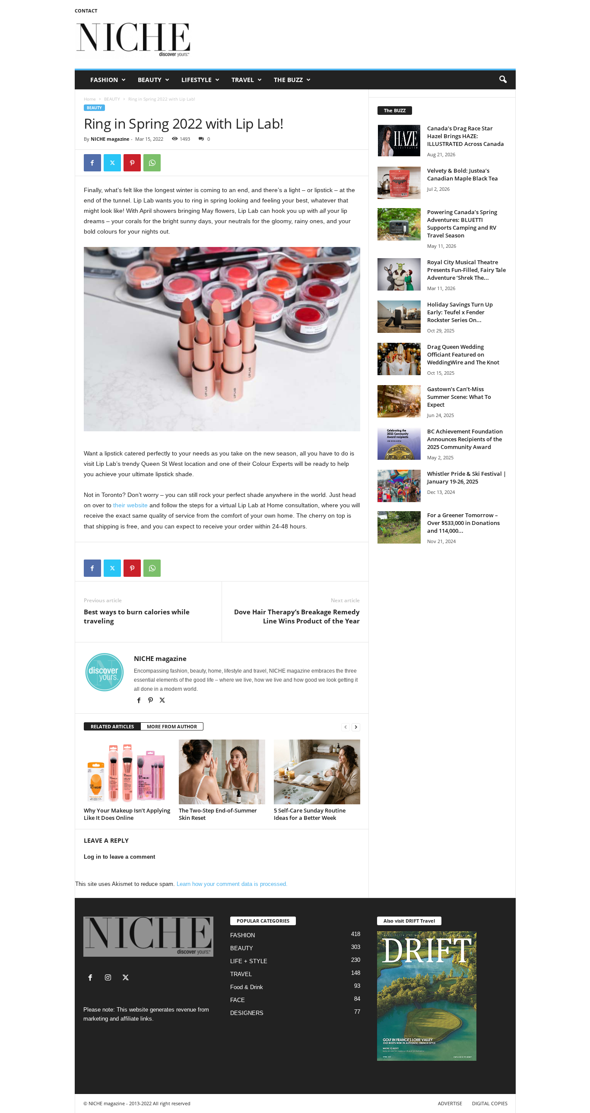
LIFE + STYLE (248, 961)
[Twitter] (112, 162)
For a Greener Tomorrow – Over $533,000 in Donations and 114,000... (463, 522)
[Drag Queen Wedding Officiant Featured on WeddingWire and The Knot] (399, 359)
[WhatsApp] (152, 162)
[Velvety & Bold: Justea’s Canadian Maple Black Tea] (399, 183)
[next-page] (356, 726)
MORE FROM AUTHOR (172, 726)
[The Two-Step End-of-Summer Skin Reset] (222, 772)
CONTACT (86, 10)
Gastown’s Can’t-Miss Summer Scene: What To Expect (459, 396)
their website (130, 505)
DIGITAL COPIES (490, 1103)
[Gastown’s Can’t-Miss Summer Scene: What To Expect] (399, 401)
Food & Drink (246, 987)
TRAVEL (243, 80)
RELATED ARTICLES (112, 726)
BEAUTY (150, 80)
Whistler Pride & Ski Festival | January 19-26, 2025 (466, 477)
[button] (502, 79)
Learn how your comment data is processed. (232, 884)
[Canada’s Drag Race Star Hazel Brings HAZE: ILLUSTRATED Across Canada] (399, 140)
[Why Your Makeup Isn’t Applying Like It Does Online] (127, 772)
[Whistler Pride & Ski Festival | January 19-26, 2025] (399, 486)
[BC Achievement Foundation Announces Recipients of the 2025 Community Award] (399, 443)
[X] (162, 701)
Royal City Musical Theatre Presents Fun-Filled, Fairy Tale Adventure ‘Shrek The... (466, 269)
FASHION (104, 80)
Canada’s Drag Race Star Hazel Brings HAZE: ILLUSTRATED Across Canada (465, 136)
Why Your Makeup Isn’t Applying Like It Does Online (127, 814)
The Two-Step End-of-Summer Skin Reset (218, 814)
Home (90, 99)
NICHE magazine (110, 139)
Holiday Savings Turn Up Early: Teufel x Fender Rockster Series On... (460, 312)
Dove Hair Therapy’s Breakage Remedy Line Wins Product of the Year (297, 616)
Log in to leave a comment (119, 857)
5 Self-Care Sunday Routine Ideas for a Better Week (310, 814)
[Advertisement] (358, 40)
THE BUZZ (288, 80)
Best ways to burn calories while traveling (137, 616)
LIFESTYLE (196, 80)
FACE (237, 1000)
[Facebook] (92, 162)
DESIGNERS (246, 1013)
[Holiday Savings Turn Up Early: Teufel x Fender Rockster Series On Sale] (399, 316)
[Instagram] (110, 978)
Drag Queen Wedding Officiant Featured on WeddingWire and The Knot (463, 354)
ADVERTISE (450, 1103)
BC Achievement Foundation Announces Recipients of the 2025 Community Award (465, 439)
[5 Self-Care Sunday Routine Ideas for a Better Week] (317, 772)
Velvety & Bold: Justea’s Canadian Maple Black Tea (462, 174)
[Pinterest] (132, 162)
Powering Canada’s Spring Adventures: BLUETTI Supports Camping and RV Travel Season (462, 223)
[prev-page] (345, 726)
